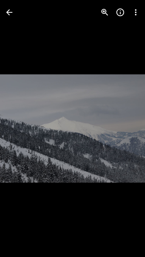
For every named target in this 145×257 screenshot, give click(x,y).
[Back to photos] (9, 12)
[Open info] (120, 12)
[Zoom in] (105, 12)
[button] (21, 128)
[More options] (135, 12)
